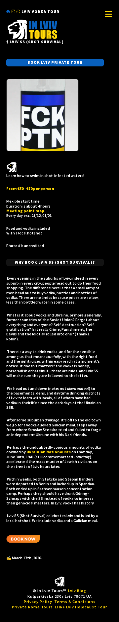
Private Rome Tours (32, 606)
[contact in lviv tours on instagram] (14, 11)
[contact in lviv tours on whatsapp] (18, 11)
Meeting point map (25, 210)
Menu (108, 14)
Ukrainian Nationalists (48, 451)
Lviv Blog (77, 590)
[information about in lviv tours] (8, 11)
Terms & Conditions (75, 601)
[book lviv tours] (39, 150)
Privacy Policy (38, 601)
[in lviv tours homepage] (32, 38)
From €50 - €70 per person (30, 188)
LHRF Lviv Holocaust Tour (81, 606)
